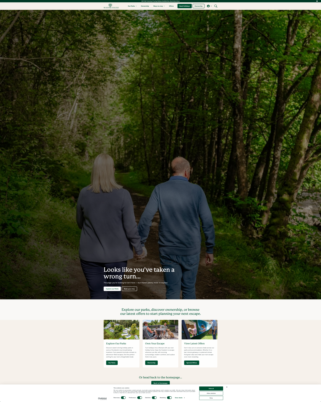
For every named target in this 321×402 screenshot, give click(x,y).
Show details (178, 397)
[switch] (139, 397)
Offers (171, 6)
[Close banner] (226, 387)
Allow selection (211, 393)
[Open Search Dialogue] (215, 6)
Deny (211, 398)
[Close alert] (317, 1)
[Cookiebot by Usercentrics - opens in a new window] (102, 398)
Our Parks (131, 6)
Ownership (145, 6)
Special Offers (191, 363)
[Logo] (111, 6)
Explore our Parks (112, 289)
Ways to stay (158, 6)
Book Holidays (184, 6)
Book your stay (129, 289)
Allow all (211, 388)
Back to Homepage (161, 383)
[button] (209, 6)
